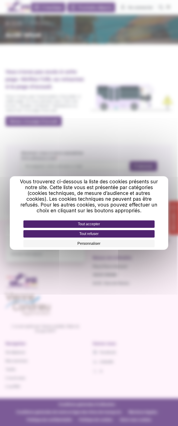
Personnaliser (88, 243)
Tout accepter (89, 224)
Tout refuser (89, 234)
